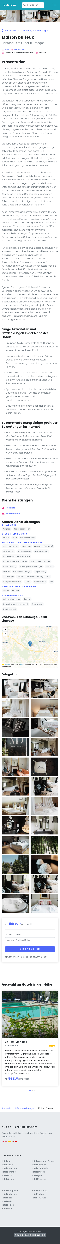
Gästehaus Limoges (24, 1108)
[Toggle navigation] (55, 5)
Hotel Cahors (8, 1179)
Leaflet (7, 664)
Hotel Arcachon (9, 1168)
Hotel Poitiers (8, 1204)
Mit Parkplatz (20, 49)
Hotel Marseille (39, 1179)
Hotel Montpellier (10, 1190)
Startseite (6, 1108)
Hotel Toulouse (39, 1197)
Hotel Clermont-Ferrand (43, 1161)
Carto (22, 664)
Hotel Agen (7, 1161)
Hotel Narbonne (9, 1194)
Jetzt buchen (30, 949)
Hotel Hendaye (39, 1164)
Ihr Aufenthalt (13, 935)
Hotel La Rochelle (40, 1168)
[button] (30, 20)
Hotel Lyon (37, 1175)
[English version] (6, 1142)
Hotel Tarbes (38, 1194)
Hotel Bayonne (9, 1171)
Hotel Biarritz (8, 1175)
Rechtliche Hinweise (30, 1235)
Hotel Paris (7, 1201)
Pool (7, 49)
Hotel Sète (7, 1208)
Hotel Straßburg (39, 1190)
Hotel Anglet (8, 1164)
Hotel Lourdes (38, 1171)
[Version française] (3, 1142)
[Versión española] (9, 1142)
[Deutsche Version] (16, 1142)
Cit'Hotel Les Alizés (16, 1041)
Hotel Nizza (7, 1197)
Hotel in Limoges (10, 5)
